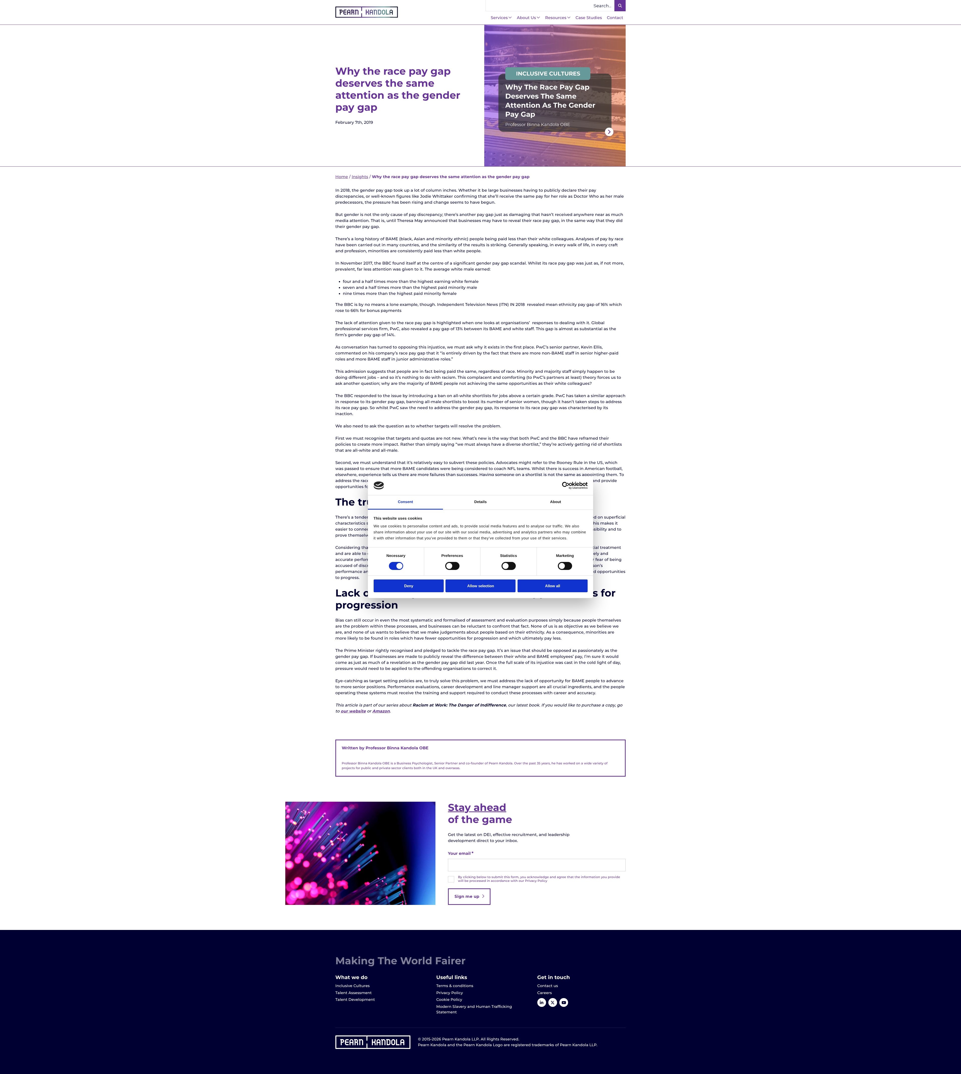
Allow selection (480, 586)
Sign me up (466, 896)
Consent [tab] (405, 502)
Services (499, 18)
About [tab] (555, 502)
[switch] (452, 566)
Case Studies (589, 18)
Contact (615, 18)
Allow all (552, 586)
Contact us (547, 985)
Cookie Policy (449, 999)
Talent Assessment (353, 992)
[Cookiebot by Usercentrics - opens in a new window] (566, 485)
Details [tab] (480, 502)
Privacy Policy (449, 992)
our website (353, 711)
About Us (526, 18)
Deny (408, 586)
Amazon (381, 711)
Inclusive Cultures (352, 985)
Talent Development (355, 999)
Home (341, 177)
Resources (555, 18)
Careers (544, 992)
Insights (360, 177)
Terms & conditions (454, 985)
